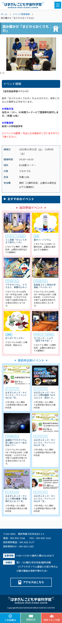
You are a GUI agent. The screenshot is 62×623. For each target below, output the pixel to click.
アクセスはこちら (33, 582)
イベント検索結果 (21, 14)
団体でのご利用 (52, 620)
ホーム (4, 14)
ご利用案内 (10, 620)
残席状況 (31, 619)
